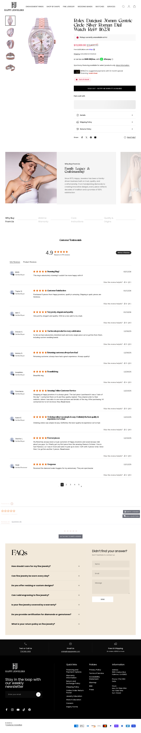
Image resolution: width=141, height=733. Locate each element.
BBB (90, 686)
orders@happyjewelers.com (70, 651)
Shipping (77, 54)
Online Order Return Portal (75, 691)
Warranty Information (71, 676)
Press (91, 690)
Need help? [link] (131, 137)
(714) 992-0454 (25, 651)
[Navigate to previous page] (59, 486)
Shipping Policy (72, 687)
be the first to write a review (70, 536)
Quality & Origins (108, 219)
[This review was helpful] (125, 282)
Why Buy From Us (9, 219)
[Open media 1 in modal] (42, 41)
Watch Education (73, 700)
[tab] (5, 522)
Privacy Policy (95, 670)
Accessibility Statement (94, 678)
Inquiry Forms (72, 707)
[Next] (61, 44)
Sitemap (92, 682)
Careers (69, 703)
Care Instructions (77, 219)
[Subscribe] (38, 694)
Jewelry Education (74, 696)
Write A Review (124, 253)
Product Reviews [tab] (29, 262)
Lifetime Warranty (43, 219)
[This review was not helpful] (129, 282)
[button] (131, 516)
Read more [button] (65, 402)
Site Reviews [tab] (15, 262)
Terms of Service (96, 673)
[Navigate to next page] (82, 486)
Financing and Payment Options (73, 671)
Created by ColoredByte (14, 725)
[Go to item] (10, 21)
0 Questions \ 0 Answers (9, 514)
